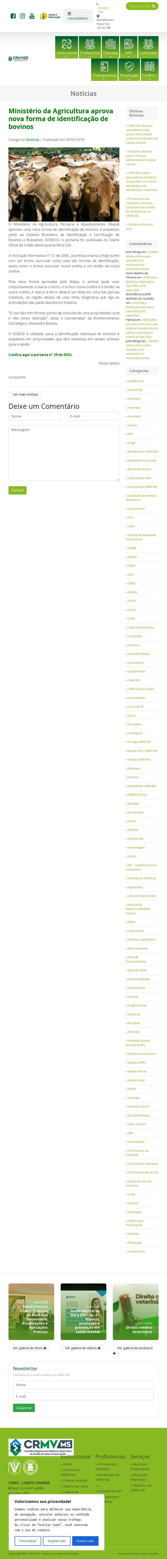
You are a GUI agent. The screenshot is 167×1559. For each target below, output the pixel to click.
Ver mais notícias (25, 394)
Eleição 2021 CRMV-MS (142, 751)
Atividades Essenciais (142, 460)
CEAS (131, 526)
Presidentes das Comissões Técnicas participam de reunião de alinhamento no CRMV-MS (140, 207)
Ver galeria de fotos (28, 1348)
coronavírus (136, 663)
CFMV (131, 618)
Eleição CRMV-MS (139, 759)
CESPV (132, 601)
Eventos (133, 777)
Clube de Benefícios (141, 627)
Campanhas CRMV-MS (142, 487)
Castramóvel (136, 509)
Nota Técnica (136, 988)
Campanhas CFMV (140, 478)
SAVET (132, 1089)
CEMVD (132, 592)
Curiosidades (136, 698)
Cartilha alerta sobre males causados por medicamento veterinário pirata (142, 260)
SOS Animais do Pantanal (137, 1153)
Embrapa (134, 768)
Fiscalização (129, 75)
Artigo (131, 443)
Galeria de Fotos (75, 1486)
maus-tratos (136, 931)
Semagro (134, 1098)
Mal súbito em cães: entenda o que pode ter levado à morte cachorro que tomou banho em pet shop (142, 328)
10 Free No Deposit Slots (139, 226)
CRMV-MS (134, 680)
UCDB (131, 1194)
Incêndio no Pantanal (142, 878)
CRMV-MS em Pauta (141, 689)
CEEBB (132, 548)
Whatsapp (135, 1243)
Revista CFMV (136, 1062)
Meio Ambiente (138, 948)
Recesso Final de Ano (142, 1054)
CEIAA (131, 566)
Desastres (135, 724)
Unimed (133, 1203)
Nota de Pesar (137, 970)
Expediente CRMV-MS (142, 786)
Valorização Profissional (135, 1223)
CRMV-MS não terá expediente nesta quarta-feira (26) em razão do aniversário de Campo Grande (142, 134)
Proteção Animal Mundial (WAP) (137, 1043)
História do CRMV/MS (70, 1472)
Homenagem (136, 847)
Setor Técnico (137, 1124)
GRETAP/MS (136, 839)
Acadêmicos (136, 381)
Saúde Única (136, 1080)
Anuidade (134, 416)
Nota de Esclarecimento (136, 959)
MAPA (131, 922)
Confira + (149, 75)
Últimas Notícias (75, 1480)
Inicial (67, 1464)
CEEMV (132, 557)
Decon (132, 715)
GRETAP (133, 830)
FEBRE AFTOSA (137, 795)
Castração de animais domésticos (141, 498)
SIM (130, 1133)
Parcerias (134, 1014)
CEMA (131, 583)
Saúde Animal (137, 1071)
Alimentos (134, 399)
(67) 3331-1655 (104, 10)
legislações (135, 887)
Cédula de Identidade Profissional (141, 537)
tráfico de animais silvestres (139, 1183)
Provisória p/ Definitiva (106, 1466)
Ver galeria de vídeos (81, 1348)
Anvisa (132, 425)
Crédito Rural (136, 671)
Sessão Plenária (139, 1115)
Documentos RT (110, 1491)
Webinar (133, 1234)
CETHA (132, 610)
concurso (134, 645)
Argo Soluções (150, 1554)
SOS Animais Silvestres (143, 1164)
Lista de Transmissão (142, 896)
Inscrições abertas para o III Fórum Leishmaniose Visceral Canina (140, 157)
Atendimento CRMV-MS (143, 451)
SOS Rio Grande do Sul (143, 1172)
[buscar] (154, 6)
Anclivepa (134, 407)
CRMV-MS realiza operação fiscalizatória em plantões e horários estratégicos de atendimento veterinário (142, 181)
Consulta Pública (139, 654)
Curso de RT (136, 706)
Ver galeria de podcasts (135, 1348)
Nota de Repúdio (139, 979)
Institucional (67, 52)
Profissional (90, 52)
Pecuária (134, 1023)
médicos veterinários (142, 939)
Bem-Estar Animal (139, 469)
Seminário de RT (138, 1106)
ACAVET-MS (135, 390)
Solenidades (136, 1142)
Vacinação (135, 1212)
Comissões (148, 52)
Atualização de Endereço (107, 1477)
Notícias (32, 139)
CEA (130, 517)
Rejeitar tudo (57, 1541)
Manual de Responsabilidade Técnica (138, 909)
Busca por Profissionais (140, 1466)
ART (128, 52)
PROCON (133, 1032)
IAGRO (132, 856)
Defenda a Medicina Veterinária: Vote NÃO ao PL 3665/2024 (142, 283)
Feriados (133, 803)
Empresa (110, 52)
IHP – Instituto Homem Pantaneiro (141, 867)
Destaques (135, 733)
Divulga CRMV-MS (139, 742)
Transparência (104, 75)
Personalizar (28, 1541)
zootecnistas (136, 1251)
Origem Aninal (137, 1005)
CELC (131, 574)
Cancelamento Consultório (107, 1499)
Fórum (132, 821)
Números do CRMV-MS (141, 1487)
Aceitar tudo (85, 1541)
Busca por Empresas (139, 1477)
